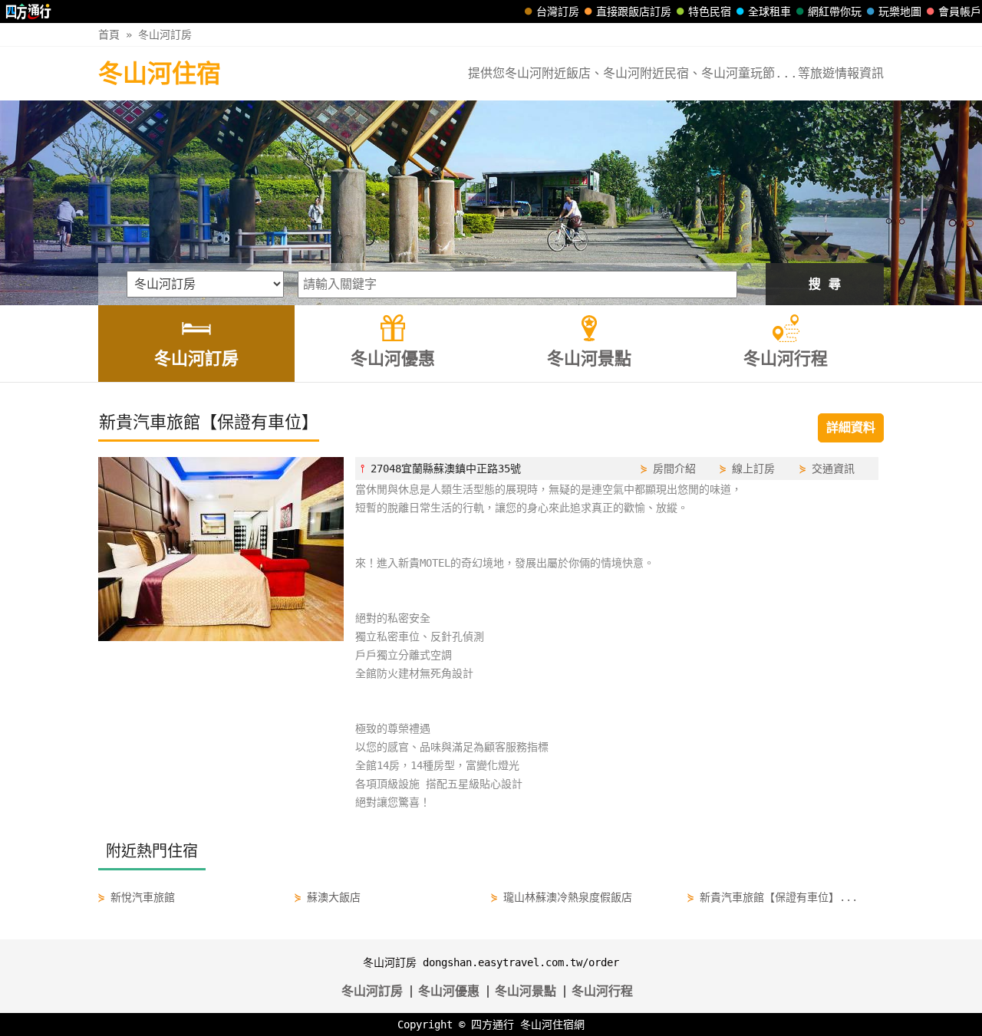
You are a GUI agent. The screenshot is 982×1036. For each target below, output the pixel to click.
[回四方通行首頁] (29, 11)
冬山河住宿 (159, 73)
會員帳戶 (959, 11)
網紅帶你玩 (835, 11)
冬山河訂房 (165, 34)
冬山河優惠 (448, 991)
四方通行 (492, 1024)
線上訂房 (753, 468)
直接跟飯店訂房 (633, 11)
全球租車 (769, 11)
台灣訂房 (557, 11)
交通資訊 (833, 468)
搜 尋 (825, 284)
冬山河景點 (525, 991)
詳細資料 (850, 427)
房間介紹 (674, 468)
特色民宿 (709, 11)
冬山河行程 (602, 991)
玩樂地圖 (899, 11)
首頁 (109, 34)
